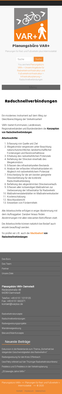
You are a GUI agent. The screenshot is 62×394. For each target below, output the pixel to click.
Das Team (6, 264)
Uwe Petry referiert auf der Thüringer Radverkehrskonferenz (29, 362)
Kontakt (19, 391)
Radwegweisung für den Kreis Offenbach (21, 357)
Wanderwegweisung (11, 328)
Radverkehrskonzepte (12, 314)
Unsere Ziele (7, 273)
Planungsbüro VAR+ (31, 46)
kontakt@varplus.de (12, 304)
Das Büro (6, 259)
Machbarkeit (36, 233)
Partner (5, 268)
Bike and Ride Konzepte (13, 333)
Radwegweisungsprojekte (14, 323)
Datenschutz (40, 391)
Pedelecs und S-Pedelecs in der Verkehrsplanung (25, 366)
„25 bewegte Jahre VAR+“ (13, 371)
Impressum (29, 391)
